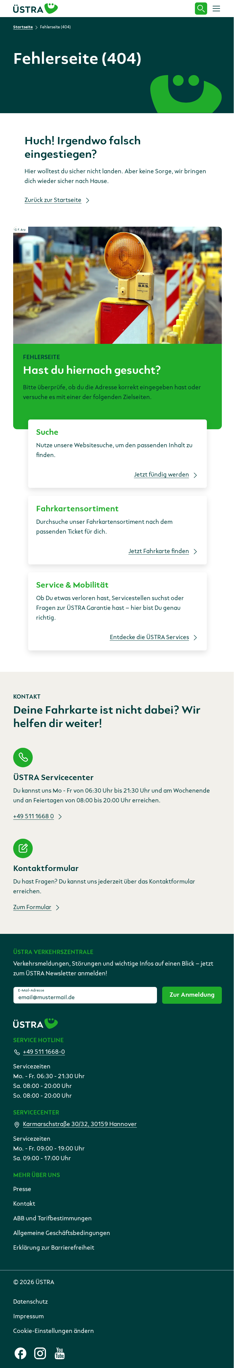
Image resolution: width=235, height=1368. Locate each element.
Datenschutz (30, 1302)
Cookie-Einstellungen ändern (53, 1331)
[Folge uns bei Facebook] (20, 1353)
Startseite (23, 27)
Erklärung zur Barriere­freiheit (53, 1248)
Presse (22, 1189)
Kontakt (24, 1204)
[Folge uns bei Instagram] (40, 1353)
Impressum (28, 1317)
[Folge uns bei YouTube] (59, 1353)
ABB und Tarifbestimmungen (52, 1219)
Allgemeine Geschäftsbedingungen (61, 1233)
